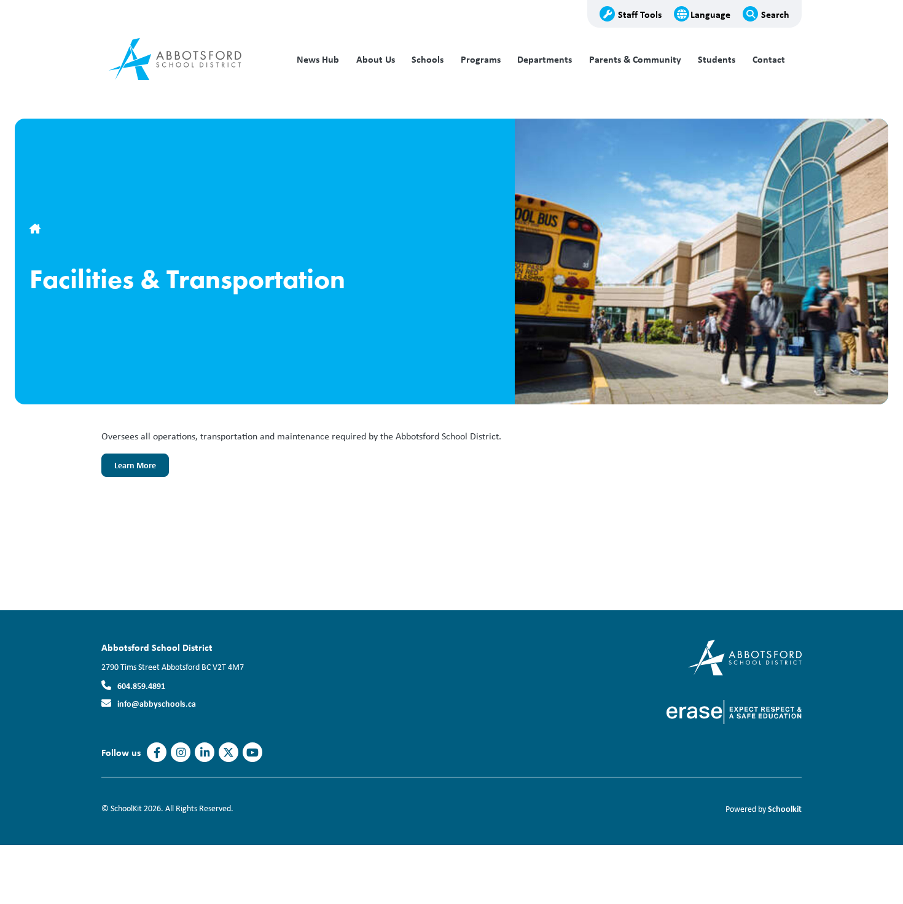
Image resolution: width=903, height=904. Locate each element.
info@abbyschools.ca (156, 703)
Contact (768, 59)
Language (710, 14)
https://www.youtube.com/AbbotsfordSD (252, 752)
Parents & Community (635, 59)
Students (716, 59)
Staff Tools (640, 14)
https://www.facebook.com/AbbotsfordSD (157, 752)
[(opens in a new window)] (745, 656)
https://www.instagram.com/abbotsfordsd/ (181, 752)
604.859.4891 (141, 685)
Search (775, 14)
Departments (544, 59)
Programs (481, 59)
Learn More (128, 468)
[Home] (184, 59)
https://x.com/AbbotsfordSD (228, 752)
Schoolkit (785, 808)
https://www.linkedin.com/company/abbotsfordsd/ (204, 752)
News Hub (318, 59)
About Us (375, 59)
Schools (428, 59)
